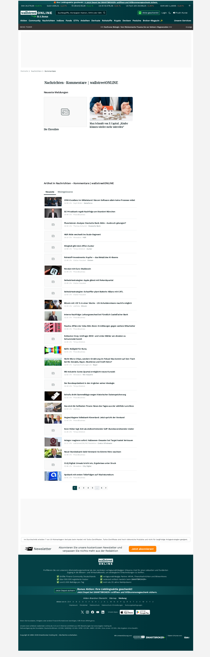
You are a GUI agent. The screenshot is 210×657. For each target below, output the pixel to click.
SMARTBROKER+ (138, 579)
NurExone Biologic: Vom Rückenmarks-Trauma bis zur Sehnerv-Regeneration (120, 27)
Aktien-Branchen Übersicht (95, 598)
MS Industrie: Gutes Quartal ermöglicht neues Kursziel (89, 372)
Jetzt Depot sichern (65, 590)
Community (35, 20)
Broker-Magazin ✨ (153, 20)
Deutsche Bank (94, 226)
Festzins (137, 20)
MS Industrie (88, 375)
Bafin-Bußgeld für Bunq (75, 349)
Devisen (127, 20)
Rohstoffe (107, 20)
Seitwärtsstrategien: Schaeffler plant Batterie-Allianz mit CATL (93, 291)
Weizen (90, 260)
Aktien (23, 20)
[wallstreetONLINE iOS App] (127, 614)
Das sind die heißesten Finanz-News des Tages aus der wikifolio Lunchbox (99, 406)
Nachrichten (48, 20)
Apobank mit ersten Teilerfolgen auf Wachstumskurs (89, 474)
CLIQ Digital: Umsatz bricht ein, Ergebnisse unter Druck (90, 463)
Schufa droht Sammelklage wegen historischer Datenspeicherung (95, 394)
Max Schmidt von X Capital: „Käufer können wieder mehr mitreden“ (109, 125)
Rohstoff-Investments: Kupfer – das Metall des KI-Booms (91, 257)
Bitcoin (84, 306)
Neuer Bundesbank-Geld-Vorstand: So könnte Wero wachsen (92, 452)
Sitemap (112, 598)
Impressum (73, 605)
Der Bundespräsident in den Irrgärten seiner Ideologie (89, 383)
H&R (84, 237)
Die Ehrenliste (51, 129)
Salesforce (88, 203)
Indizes (60, 20)
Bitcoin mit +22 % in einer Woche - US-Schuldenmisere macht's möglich (98, 303)
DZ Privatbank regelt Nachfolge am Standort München (89, 211)
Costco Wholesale (105, 443)
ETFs (76, 20)
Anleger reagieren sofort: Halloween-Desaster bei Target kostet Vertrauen (98, 440)
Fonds (69, 20)
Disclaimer (84, 605)
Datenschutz (95, 605)
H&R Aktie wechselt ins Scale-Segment (82, 234)
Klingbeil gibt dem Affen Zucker (79, 246)
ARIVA (88, 621)
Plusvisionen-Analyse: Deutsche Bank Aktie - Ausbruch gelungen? (95, 223)
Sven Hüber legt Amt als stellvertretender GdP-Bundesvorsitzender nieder (99, 429)
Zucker (89, 249)
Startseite (24, 71)
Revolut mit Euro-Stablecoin (77, 269)
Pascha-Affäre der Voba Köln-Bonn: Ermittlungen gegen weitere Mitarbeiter (99, 326)
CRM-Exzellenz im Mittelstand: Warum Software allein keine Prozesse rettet (99, 200)
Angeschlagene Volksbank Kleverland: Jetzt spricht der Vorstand (94, 417)
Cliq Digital (87, 466)
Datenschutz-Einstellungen (112, 605)
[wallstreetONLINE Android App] (143, 614)
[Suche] (104, 13)
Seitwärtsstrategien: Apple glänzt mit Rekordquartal (88, 280)
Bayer (95, 365)
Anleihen (85, 20)
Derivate (95, 20)
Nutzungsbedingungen (133, 605)
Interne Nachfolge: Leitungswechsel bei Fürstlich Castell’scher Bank (96, 314)
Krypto (117, 20)
